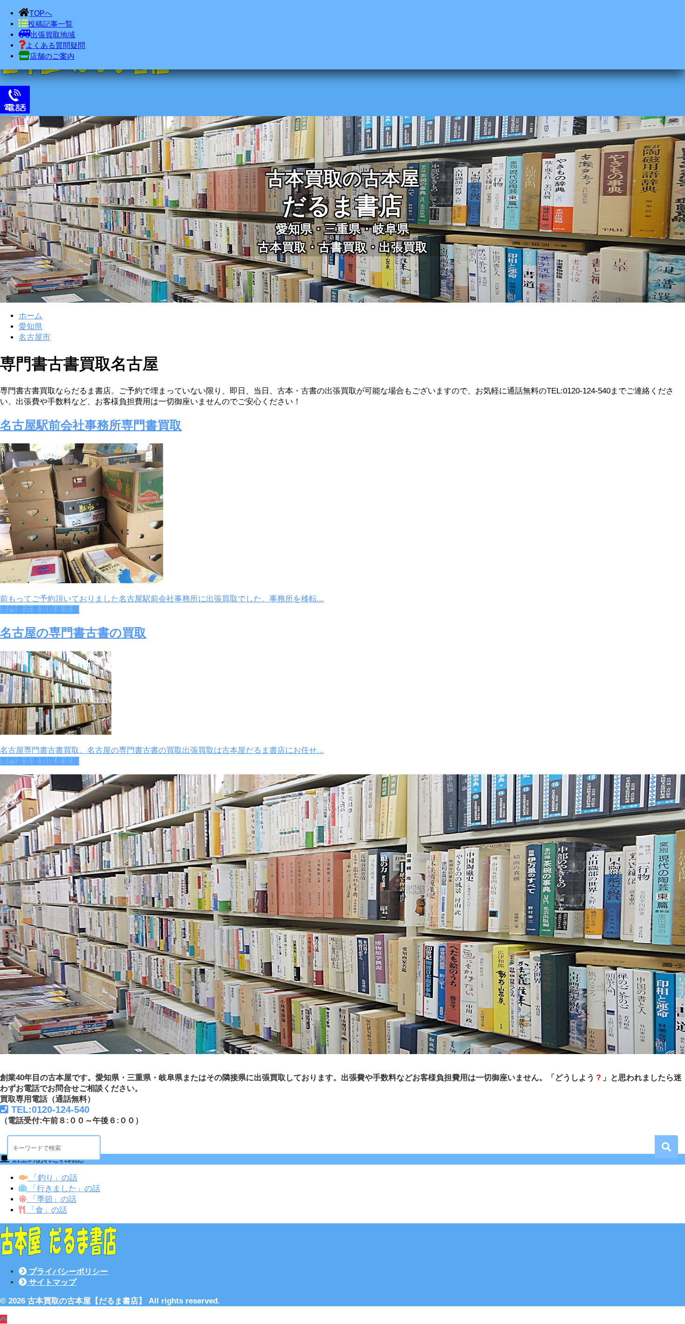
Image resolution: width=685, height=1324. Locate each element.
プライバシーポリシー (67, 1271)
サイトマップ (51, 1282)
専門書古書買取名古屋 (39, 609)
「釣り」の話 (52, 1177)
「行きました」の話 (63, 1188)
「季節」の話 (51, 1199)
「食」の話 (46, 1210)
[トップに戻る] (3, 1319)
